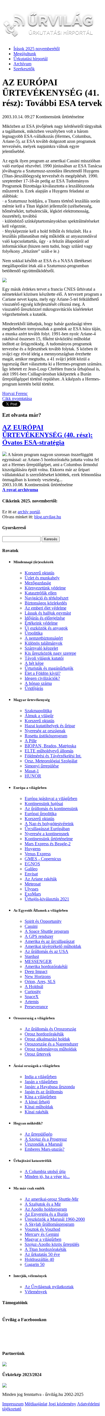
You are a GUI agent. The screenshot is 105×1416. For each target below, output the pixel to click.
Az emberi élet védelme (45, 608)
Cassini (31, 926)
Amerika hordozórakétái (46, 966)
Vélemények (36, 1291)
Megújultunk (24, 53)
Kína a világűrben (40, 1096)
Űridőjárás (34, 688)
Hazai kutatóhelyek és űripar (50, 725)
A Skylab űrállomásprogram (49, 1224)
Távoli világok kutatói (44, 658)
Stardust (32, 956)
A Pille (31, 740)
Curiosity (33, 991)
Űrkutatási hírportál (30, 58)
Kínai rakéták (36, 1111)
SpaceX (32, 996)
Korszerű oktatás (39, 572)
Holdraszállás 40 (39, 1259)
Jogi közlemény (62, 1403)
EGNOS (32, 863)
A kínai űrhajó (37, 1101)
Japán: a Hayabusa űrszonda (50, 1086)
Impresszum (13, 1403)
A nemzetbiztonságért (44, 638)
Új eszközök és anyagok (46, 628)
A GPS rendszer (39, 936)
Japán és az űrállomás (44, 1091)
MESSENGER (38, 961)
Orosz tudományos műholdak (51, 1049)
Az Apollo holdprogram (46, 1209)
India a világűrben (41, 1076)
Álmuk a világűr (39, 715)
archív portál (29, 511)
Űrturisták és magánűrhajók (49, 668)
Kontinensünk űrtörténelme (49, 838)
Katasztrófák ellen (41, 593)
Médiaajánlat (36, 1403)
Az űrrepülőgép (38, 1134)
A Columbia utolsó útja (45, 1171)
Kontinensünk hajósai (44, 803)
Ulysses (31, 889)
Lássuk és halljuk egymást (48, 613)
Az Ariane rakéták (41, 878)
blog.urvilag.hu (47, 516)
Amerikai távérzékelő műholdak (53, 946)
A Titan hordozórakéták (45, 1249)
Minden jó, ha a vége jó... (47, 1176)
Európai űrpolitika (41, 813)
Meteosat (33, 884)
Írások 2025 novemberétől (36, 48)
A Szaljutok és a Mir (43, 1204)
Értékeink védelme (41, 623)
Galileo (31, 868)
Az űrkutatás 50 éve (42, 1254)
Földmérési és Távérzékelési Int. (53, 755)
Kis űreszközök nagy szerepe (50, 653)
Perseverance (36, 1006)
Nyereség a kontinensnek (47, 833)
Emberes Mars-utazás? (44, 1149)
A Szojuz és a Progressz (46, 1139)
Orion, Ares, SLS (40, 981)
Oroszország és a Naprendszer (51, 1044)
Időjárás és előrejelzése (45, 618)
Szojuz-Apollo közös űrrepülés (52, 1244)
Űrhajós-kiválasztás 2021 (47, 899)
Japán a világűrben (41, 1081)
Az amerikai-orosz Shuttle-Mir (51, 1199)
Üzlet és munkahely (42, 577)
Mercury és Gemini (42, 1234)
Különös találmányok (43, 643)
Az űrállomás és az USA (46, 951)
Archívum (22, 63)
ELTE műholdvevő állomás (49, 750)
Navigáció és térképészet (46, 598)
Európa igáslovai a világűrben (51, 798)
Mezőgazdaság (38, 583)
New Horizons (38, 976)
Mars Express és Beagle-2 (48, 843)
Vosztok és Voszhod (42, 1229)
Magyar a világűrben (43, 1239)
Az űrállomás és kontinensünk (51, 808)
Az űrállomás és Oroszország (50, 1029)
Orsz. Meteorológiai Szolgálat (51, 760)
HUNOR (33, 776)
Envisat (31, 873)
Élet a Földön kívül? (42, 673)
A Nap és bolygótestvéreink (49, 823)
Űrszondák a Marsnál (43, 1144)
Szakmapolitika (38, 710)
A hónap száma (38, 683)
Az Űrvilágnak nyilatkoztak (49, 1286)
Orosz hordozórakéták (44, 1034)
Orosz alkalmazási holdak (47, 1039)
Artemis (32, 1001)
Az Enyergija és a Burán (46, 1214)
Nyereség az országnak (45, 730)
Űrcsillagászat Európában (47, 828)
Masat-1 (32, 771)
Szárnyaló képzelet (41, 648)
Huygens (33, 848)
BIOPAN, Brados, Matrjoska (50, 745)
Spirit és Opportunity (43, 921)
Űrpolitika (34, 633)
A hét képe (34, 663)
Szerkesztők (24, 68)
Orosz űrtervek (38, 1054)
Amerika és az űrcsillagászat (49, 941)
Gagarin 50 (35, 1264)
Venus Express (38, 853)
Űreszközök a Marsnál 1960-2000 (55, 1219)
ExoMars (33, 894)
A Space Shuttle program (47, 931)
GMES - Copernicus (43, 858)
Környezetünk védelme (45, 588)
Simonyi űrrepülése (42, 766)
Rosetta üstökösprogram (46, 735)
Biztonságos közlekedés (46, 603)
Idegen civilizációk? (42, 678)
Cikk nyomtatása (17, 398)
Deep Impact (36, 971)
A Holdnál (34, 986)
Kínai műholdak (39, 1106)
